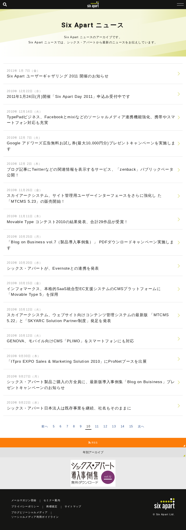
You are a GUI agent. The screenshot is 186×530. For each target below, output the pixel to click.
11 (97, 426)
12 (105, 426)
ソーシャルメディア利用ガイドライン (35, 516)
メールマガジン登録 (24, 500)
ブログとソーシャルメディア (29, 512)
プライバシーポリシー (25, 506)
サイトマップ (73, 506)
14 (123, 426)
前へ (45, 426)
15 (131, 426)
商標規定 (51, 506)
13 (114, 426)
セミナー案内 (52, 500)
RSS (94, 442)
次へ (141, 426)
